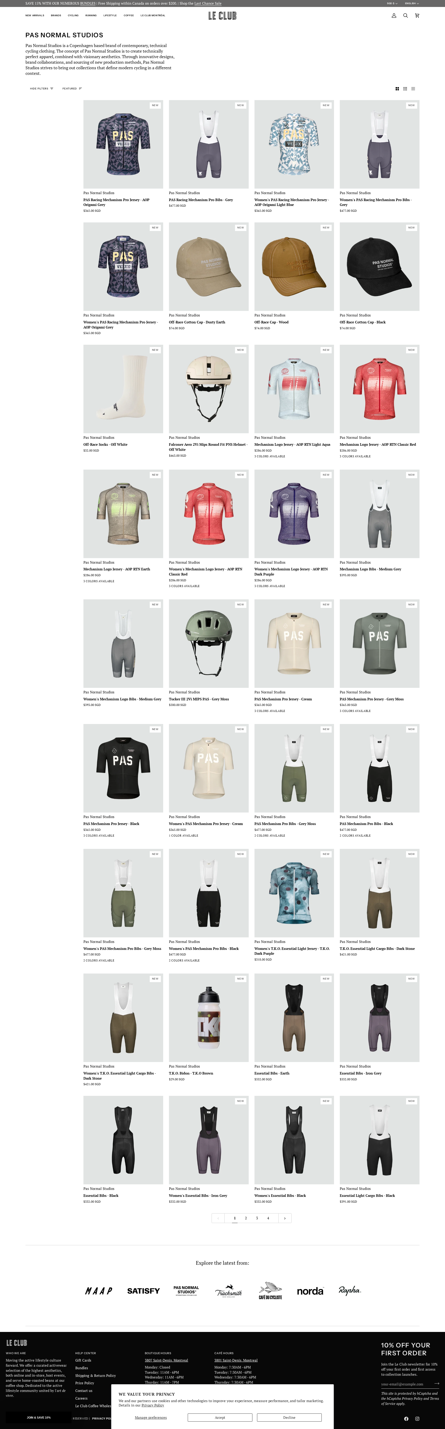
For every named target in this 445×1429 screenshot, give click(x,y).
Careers (81, 1398)
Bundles (81, 1368)
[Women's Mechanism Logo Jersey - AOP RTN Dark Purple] (189, 587)
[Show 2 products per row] (397, 88)
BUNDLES (87, 3)
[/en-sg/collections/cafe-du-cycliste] (270, 1291)
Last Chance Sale (208, 3)
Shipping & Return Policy (95, 1375)
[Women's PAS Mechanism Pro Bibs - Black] (95, 961)
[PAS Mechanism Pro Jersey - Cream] (257, 712)
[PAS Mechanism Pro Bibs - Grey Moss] (257, 837)
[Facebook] (406, 1419)
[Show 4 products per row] (414, 88)
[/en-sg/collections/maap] (99, 1291)
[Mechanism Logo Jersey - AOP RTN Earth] (266, 457)
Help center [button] (85, 1353)
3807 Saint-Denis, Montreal (166, 1360)
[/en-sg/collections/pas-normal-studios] (186, 1291)
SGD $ (390, 3)
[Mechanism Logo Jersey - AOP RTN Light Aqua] (257, 457)
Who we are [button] (16, 1353)
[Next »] (285, 1218)
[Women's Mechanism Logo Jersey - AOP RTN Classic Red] (180, 587)
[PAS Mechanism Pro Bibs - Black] (266, 837)
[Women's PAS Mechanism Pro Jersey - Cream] (172, 837)
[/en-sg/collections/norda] (311, 1291)
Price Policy (84, 1383)
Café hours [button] (224, 1353)
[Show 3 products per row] (405, 88)
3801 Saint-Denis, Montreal (236, 1360)
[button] (36, 15)
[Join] (435, 1383)
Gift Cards (83, 1360)
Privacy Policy (153, 1405)
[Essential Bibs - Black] (123, 1140)
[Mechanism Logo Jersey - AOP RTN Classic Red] (274, 457)
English (410, 3)
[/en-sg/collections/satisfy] (143, 1291)
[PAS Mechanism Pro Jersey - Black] (274, 712)
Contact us (83, 1390)
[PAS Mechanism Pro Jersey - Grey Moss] (266, 712)
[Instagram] (417, 1419)
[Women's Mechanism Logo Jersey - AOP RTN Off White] (172, 587)
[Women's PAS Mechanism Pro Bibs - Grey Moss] (86, 961)
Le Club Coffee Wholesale (95, 1406)
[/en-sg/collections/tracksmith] (228, 1291)
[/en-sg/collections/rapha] (350, 1291)
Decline (289, 1417)
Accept (220, 1417)
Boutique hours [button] (158, 1353)
